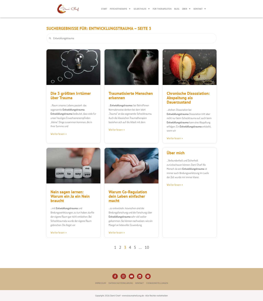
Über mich (176, 152)
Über (184, 8)
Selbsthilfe (140, 8)
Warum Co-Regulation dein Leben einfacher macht (128, 196)
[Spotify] (148, 276)
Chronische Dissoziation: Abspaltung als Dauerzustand (188, 98)
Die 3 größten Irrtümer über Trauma (71, 95)
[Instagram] (123, 276)
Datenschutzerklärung (120, 283)
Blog (176, 8)
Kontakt (198, 8)
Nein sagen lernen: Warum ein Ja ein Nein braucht (70, 196)
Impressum (100, 283)
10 (147, 247)
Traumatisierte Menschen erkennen (131, 95)
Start (104, 8)
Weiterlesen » (59, 133)
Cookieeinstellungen (157, 283)
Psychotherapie (118, 8)
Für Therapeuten (162, 8)
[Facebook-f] (115, 276)
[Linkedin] (139, 276)
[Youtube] (131, 276)
